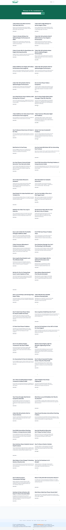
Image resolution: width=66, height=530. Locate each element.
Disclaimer (42, 520)
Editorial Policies (29, 520)
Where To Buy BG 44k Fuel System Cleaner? (46, 477)
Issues (51, 1)
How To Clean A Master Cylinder (43, 444)
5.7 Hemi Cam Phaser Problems (21, 326)
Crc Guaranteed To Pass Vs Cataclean (23, 359)
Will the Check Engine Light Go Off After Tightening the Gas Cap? (43, 345)
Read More (15, 31)
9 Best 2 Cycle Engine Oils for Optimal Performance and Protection (43, 260)
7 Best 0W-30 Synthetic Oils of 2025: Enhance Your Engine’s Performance (43, 38)
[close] (33, 527)
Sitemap (35, 520)
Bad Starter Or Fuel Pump (20, 147)
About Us (21, 520)
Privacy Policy (38, 520)
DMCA (45, 520)
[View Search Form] (53, 2)
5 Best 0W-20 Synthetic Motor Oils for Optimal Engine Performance (43, 52)
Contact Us (24, 520)
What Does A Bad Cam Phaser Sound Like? (46, 492)
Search (43, 13)
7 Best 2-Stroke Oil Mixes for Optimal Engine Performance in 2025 (21, 38)
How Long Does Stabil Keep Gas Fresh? (45, 312)
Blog (32, 520)
